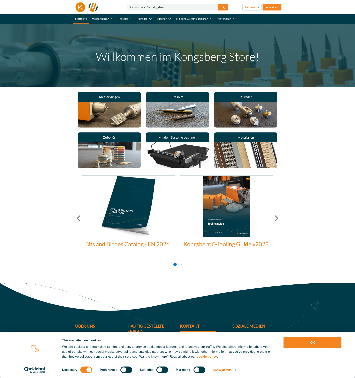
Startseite (81, 18)
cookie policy (207, 356)
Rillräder (142, 18)
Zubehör (162, 18)
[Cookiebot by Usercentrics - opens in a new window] (35, 370)
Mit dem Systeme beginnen (192, 18)
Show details (222, 370)
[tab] (175, 264)
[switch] (126, 369)
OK (312, 342)
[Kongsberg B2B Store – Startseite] (86, 7)
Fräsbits (123, 18)
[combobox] (171, 7)
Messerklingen (100, 18)
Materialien (224, 18)
